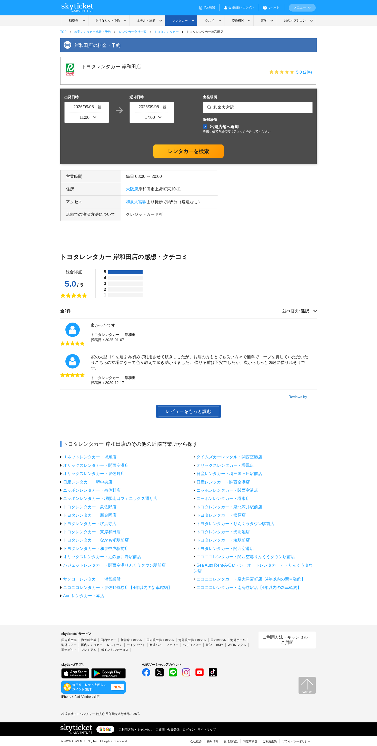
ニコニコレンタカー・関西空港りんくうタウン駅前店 (245, 557)
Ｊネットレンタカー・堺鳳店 (89, 457)
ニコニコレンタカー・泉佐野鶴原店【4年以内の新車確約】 (117, 587)
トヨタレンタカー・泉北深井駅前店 (229, 507)
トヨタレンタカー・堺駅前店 (223, 540)
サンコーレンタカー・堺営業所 (92, 579)
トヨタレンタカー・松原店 (221, 515)
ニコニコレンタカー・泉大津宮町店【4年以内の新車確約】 (250, 579)
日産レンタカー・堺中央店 (87, 482)
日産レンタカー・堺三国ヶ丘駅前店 (229, 473)
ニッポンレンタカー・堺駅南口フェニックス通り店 (110, 498)
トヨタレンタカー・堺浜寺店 (89, 523)
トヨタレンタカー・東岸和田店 (92, 532)
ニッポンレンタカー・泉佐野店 (92, 490)
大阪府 (132, 189)
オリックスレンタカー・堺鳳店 (225, 465)
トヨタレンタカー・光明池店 (223, 532)
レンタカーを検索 (188, 151)
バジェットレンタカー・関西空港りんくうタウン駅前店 (114, 565)
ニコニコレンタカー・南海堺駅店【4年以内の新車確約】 (248, 587)
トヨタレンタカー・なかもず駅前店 (96, 540)
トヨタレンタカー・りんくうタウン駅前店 (235, 523)
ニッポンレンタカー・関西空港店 (227, 490)
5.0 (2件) (304, 72)
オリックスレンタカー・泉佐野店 (94, 473)
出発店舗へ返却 (237, 128)
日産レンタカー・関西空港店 (223, 482)
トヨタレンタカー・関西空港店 (225, 548)
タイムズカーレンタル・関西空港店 (229, 457)
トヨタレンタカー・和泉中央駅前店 (96, 548)
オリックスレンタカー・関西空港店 (96, 465)
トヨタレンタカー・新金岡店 (89, 515)
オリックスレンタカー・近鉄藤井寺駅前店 (102, 557)
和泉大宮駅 (136, 202)
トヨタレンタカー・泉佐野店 (89, 507)
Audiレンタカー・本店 (83, 596)
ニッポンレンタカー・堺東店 (223, 498)
